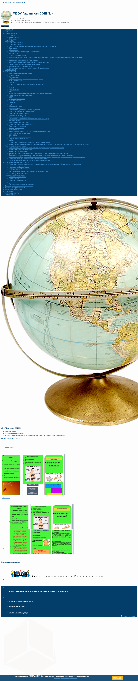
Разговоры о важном (16, 128)
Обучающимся (14, 169)
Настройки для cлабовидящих (15, 2)
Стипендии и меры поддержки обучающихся (25, 64)
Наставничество (15, 100)
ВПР (10, 104)
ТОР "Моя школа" (16, 81)
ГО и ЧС (12, 182)
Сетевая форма (14, 108)
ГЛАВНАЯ (9, 30)
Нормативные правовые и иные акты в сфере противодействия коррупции (36, 148)
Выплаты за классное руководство (21, 124)
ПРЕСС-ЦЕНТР (11, 33)
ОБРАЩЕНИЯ (10, 70)
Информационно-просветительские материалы (26, 79)
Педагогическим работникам (19, 168)
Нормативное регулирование (19, 166)
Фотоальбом (9, 447)
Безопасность (14, 75)
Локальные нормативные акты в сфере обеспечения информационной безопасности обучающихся (45, 164)
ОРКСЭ (12, 102)
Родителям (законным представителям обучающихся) (28, 171)
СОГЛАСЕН (117, 678)
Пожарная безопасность (17, 177)
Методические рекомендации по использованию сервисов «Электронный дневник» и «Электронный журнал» (49, 144)
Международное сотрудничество (20, 66)
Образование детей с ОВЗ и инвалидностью (24, 110)
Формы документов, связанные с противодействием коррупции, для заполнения (38, 153)
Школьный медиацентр (17, 115)
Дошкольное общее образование (20, 95)
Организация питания (17, 99)
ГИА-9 (11, 82)
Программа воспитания (17, 126)
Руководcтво (13, 53)
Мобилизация (14, 129)
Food (10, 91)
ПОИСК (8, 32)
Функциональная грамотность (20, 137)
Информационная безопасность (20, 73)
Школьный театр (15, 106)
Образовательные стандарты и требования (24, 51)
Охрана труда (14, 178)
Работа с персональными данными (21, 184)
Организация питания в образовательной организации (29, 68)
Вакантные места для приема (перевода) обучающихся (29, 62)
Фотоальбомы (14, 37)
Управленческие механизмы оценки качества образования (30, 93)
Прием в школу (14, 77)
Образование (13, 50)
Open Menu (5, 26)
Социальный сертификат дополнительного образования (29, 142)
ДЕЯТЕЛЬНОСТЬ (12, 71)
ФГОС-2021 (13, 135)
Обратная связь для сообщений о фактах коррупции (28, 158)
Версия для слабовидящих (10, 438)
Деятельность (14, 90)
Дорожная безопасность (17, 180)
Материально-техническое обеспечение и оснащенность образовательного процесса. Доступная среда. (46, 57)
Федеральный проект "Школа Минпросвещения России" (30, 131)
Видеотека (12, 39)
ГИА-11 (11, 86)
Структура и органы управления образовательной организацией (32, 46)
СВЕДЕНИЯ (9, 41)
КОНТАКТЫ (10, 195)
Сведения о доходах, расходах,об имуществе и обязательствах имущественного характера (41, 155)
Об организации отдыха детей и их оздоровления (26, 84)
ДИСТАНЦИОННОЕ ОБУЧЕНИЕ (21, 111)
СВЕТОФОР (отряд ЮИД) (18, 113)
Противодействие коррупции (19, 133)
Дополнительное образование (19, 117)
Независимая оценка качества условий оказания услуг (29, 119)
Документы (13, 48)
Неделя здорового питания (18, 139)
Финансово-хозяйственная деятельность (23, 61)
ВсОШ (11, 88)
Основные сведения (16, 42)
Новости (12, 35)
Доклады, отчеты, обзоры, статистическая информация (29, 160)
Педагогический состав (17, 55)
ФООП (11, 140)
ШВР (11, 97)
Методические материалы (18, 151)
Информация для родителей (19, 122)
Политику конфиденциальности (65, 678)
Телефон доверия (15, 120)
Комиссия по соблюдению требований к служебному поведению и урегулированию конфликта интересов (47, 157)
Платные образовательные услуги (21, 59)
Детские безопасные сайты (18, 173)
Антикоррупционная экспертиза (21, 149)
